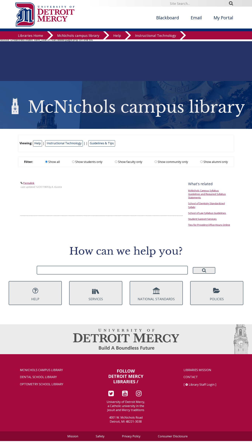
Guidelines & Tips (102, 143)
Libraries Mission (197, 370)
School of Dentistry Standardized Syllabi (206, 205)
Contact (191, 377)
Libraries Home (30, 35)
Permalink (28, 183)
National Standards (156, 299)
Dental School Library (38, 377)
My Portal (223, 18)
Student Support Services (202, 219)
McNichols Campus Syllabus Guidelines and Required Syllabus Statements (207, 194)
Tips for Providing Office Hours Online (209, 224)
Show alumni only (215, 161)
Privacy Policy (131, 436)
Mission (72, 436)
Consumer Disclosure (173, 436)
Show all (54, 161)
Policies (217, 299)
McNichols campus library (78, 35)
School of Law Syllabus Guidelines (207, 213)
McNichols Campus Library (41, 370)
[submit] (232, 3)
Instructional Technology (155, 35)
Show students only (88, 161)
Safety (100, 436)
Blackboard (167, 18)
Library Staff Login (202, 385)
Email (196, 18)
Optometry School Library (41, 384)
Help (117, 35)
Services (96, 299)
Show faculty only (129, 161)
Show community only (172, 161)
